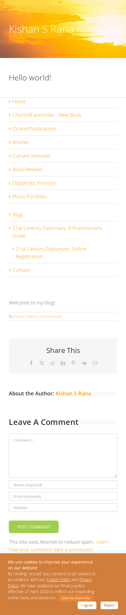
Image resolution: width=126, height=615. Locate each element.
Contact (21, 269)
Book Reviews (27, 169)
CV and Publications (34, 128)
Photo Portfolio (29, 196)
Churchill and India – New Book (46, 114)
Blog (17, 214)
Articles (20, 142)
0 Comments (51, 316)
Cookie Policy (58, 579)
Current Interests (31, 155)
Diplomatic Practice (33, 183)
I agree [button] (87, 605)
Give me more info (76, 598)
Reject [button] (109, 605)
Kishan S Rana (25, 316)
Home (19, 101)
